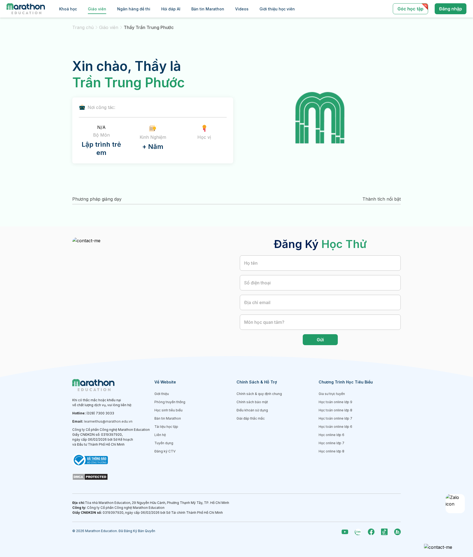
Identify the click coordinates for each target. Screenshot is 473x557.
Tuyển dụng (163, 443)
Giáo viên (97, 9)
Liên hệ (160, 435)
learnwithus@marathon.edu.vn (108, 421)
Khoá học (68, 9)
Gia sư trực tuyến (332, 394)
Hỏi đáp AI (170, 9)
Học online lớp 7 (331, 443)
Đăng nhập (450, 8)
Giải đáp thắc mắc (250, 418)
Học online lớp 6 (331, 435)
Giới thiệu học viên (277, 9)
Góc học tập (410, 8)
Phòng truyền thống (169, 402)
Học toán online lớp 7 (335, 418)
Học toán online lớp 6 (335, 427)
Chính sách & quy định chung (259, 394)
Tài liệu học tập (166, 427)
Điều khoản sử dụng (252, 410)
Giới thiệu (161, 394)
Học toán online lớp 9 (335, 402)
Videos (242, 9)
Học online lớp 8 (331, 451)
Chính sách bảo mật (252, 402)
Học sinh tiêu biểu (168, 410)
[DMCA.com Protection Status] (113, 476)
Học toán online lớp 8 (335, 410)
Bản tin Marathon (207, 9)
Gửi (320, 339)
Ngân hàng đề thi (133, 9)
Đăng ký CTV (164, 451)
